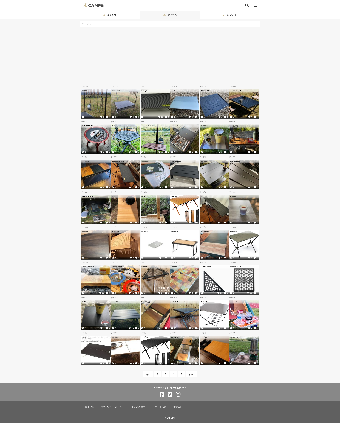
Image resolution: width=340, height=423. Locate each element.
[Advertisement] (170, 54)
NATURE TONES (87, 126)
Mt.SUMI (203, 126)
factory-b (144, 90)
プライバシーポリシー (112, 407)
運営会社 (177, 407)
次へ (191, 374)
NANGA (84, 302)
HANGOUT (204, 302)
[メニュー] (255, 5)
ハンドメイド (234, 126)
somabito (144, 266)
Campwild (174, 196)
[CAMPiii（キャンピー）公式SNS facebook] (162, 394)
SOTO (84, 337)
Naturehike (115, 302)
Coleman (233, 196)
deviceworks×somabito (119, 126)
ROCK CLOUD (205, 90)
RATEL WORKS (205, 231)
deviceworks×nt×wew (148, 126)
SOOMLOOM (116, 90)
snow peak (174, 126)
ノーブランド (175, 90)
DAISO (84, 90)
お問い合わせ (159, 407)
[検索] (247, 5)
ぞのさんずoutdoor (88, 266)
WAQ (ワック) (145, 302)
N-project (115, 337)
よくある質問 (138, 407)
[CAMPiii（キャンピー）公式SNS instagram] (178, 394)
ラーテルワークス (235, 90)
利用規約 (89, 407)
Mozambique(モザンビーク (120, 161)
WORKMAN (233, 231)
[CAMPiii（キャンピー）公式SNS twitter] (170, 394)
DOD (113, 196)
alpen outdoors (235, 161)
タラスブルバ (116, 231)
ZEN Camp (204, 161)
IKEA (143, 196)
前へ (147, 374)
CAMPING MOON (206, 266)
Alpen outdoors (176, 161)
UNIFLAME (144, 161)
